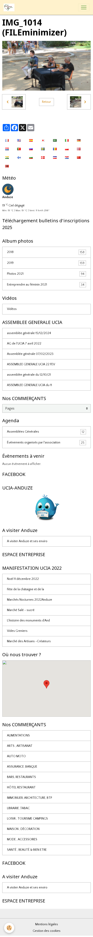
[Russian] (31, 148)
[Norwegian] (79, 148)
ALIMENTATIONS (18, 735)
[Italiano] (67, 140)
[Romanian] (55, 148)
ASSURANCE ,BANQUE (22, 766)
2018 (45, 252)
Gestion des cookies (46, 931)
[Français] (7, 140)
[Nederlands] (7, 148)
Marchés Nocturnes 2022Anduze (29, 600)
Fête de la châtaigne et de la (25, 589)
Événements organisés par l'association (45, 443)
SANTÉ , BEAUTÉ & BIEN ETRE (27, 850)
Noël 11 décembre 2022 (23, 579)
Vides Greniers (17, 631)
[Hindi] (7, 157)
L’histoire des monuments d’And (28, 620)
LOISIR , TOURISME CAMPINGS (27, 818)
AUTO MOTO (16, 756)
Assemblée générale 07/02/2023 (30, 354)
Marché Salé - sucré (21, 610)
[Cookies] (9, 928)
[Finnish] (19, 157)
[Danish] (43, 157)
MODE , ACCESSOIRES (22, 839)
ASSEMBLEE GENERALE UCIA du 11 (29, 385)
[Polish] (67, 148)
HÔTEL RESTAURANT (21, 787)
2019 (45, 263)
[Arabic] (55, 140)
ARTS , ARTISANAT (20, 746)
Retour (46, 102)
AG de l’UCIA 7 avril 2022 (24, 343)
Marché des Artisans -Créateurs (29, 641)
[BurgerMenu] (83, 7)
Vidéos (12, 309)
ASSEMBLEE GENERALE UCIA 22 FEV (31, 364)
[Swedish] (43, 148)
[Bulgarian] (31, 157)
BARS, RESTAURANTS (21, 777)
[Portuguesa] (19, 148)
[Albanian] (7, 166)
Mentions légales (46, 924)
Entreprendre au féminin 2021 (45, 285)
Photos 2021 (45, 274)
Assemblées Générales (45, 432)
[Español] (31, 140)
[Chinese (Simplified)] (79, 157)
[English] (19, 140)
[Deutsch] (79, 140)
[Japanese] (43, 140)
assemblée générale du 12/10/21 (29, 375)
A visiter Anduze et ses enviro (27, 541)
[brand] (10, 7)
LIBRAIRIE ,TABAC (18, 808)
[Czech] (55, 157)
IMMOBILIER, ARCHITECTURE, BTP (29, 798)
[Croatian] (67, 157)
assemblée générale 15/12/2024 (29, 333)
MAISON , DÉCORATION (23, 829)
